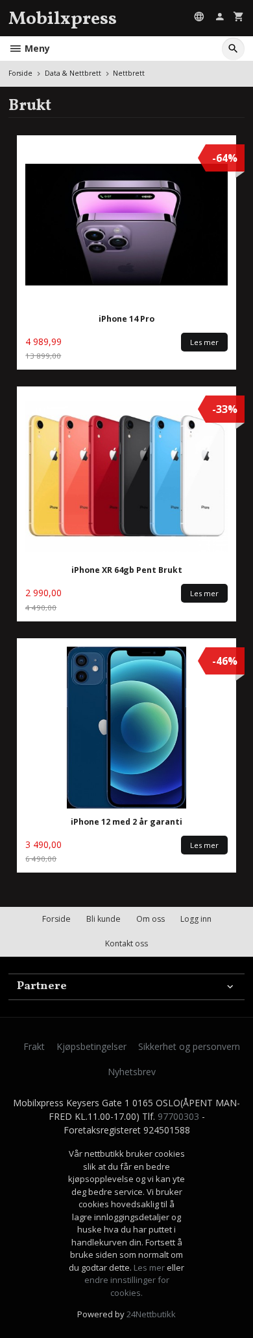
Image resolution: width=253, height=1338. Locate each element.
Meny (36, 48)
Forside (20, 73)
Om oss (150, 918)
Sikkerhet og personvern (189, 1046)
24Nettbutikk (151, 1314)
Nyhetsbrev (132, 1071)
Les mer (150, 1267)
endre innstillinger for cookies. (126, 1286)
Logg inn (195, 918)
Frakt (34, 1046)
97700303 (178, 1116)
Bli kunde (103, 918)
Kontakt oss (126, 943)
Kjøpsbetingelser (91, 1046)
